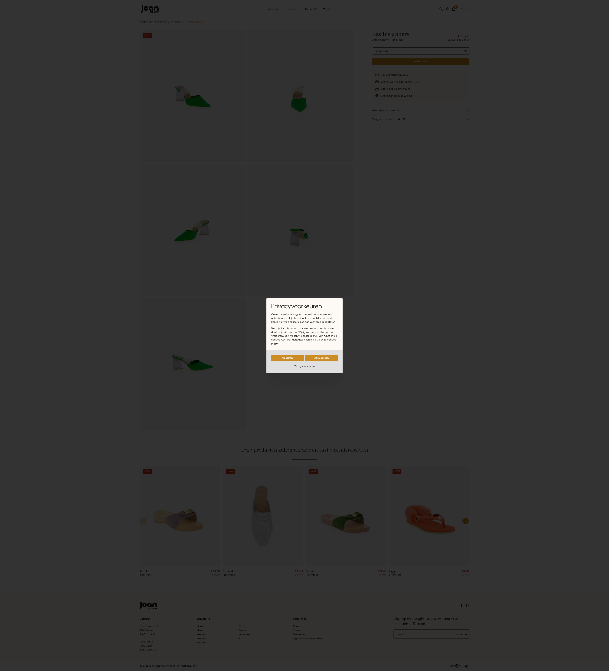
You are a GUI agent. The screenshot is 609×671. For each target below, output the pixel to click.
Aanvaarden (321, 357)
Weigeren (287, 357)
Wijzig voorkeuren (304, 366)
